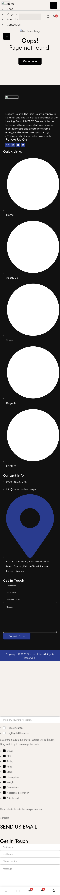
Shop (10, 9)
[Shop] (18, 891)
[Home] (6, 891)
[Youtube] (23, 145)
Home (10, 3)
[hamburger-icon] (53, 5)
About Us (12, 19)
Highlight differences (18, 733)
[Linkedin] (18, 145)
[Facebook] (7, 145)
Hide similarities (15, 728)
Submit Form (17, 636)
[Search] (54, 891)
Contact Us (13, 24)
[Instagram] (12, 145)
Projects (12, 14)
